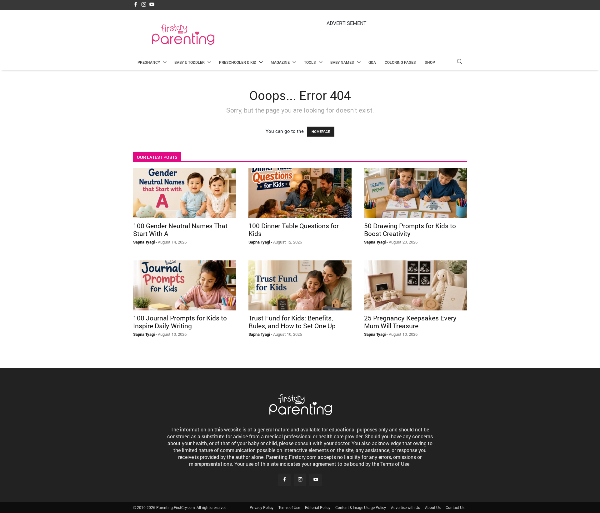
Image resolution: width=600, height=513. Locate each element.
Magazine (280, 62)
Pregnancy (149, 62)
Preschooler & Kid (237, 62)
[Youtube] (151, 5)
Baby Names (342, 62)
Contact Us (455, 507)
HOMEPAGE (321, 131)
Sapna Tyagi (144, 242)
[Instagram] (143, 5)
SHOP (430, 62)
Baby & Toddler (189, 62)
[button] (459, 62)
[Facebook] (135, 5)
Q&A (372, 62)
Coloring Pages (400, 62)
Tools (310, 62)
